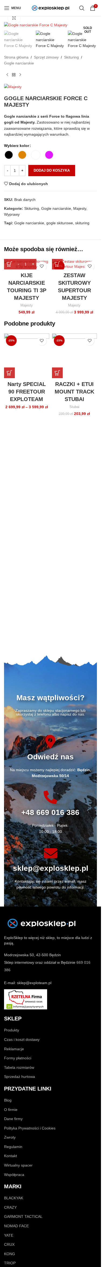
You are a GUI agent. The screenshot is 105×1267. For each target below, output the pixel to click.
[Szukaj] (81, 8)
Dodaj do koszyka (52, 170)
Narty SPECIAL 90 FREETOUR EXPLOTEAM (27, 391)
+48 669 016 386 (50, 812)
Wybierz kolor (16, 145)
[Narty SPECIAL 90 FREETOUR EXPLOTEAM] (26, 355)
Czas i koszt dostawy (22, 1039)
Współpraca (14, 1174)
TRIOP (10, 1263)
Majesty (79, 208)
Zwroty (10, 1137)
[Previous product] (7, 74)
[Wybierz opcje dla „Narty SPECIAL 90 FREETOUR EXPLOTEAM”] (9, 372)
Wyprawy (12, 214)
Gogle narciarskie (19, 63)
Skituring (71, 57)
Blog (8, 1100)
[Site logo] (50, 8)
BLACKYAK (13, 1198)
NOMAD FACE (16, 1226)
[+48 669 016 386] (50, 797)
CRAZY (10, 1207)
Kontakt (10, 1156)
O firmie (11, 1109)
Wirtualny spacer (18, 1165)
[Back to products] (13, 74)
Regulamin (13, 1147)
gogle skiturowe (59, 223)
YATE (8, 1235)
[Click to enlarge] (14, 18)
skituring (82, 223)
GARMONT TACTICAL (23, 1216)
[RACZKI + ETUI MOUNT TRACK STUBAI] (74, 355)
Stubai (74, 407)
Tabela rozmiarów (19, 1067)
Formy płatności (17, 1058)
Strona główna (16, 57)
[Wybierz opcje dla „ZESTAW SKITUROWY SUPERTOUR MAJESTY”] (57, 264)
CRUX (9, 1244)
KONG (9, 1254)
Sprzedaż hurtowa (19, 1076)
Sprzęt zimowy (46, 57)
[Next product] (20, 74)
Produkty (11, 1030)
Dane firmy (13, 1119)
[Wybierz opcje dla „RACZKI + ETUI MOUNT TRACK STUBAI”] (57, 372)
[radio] (8, 155)
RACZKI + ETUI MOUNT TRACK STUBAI (74, 391)
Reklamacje (14, 1049)
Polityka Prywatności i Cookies (29, 1128)
